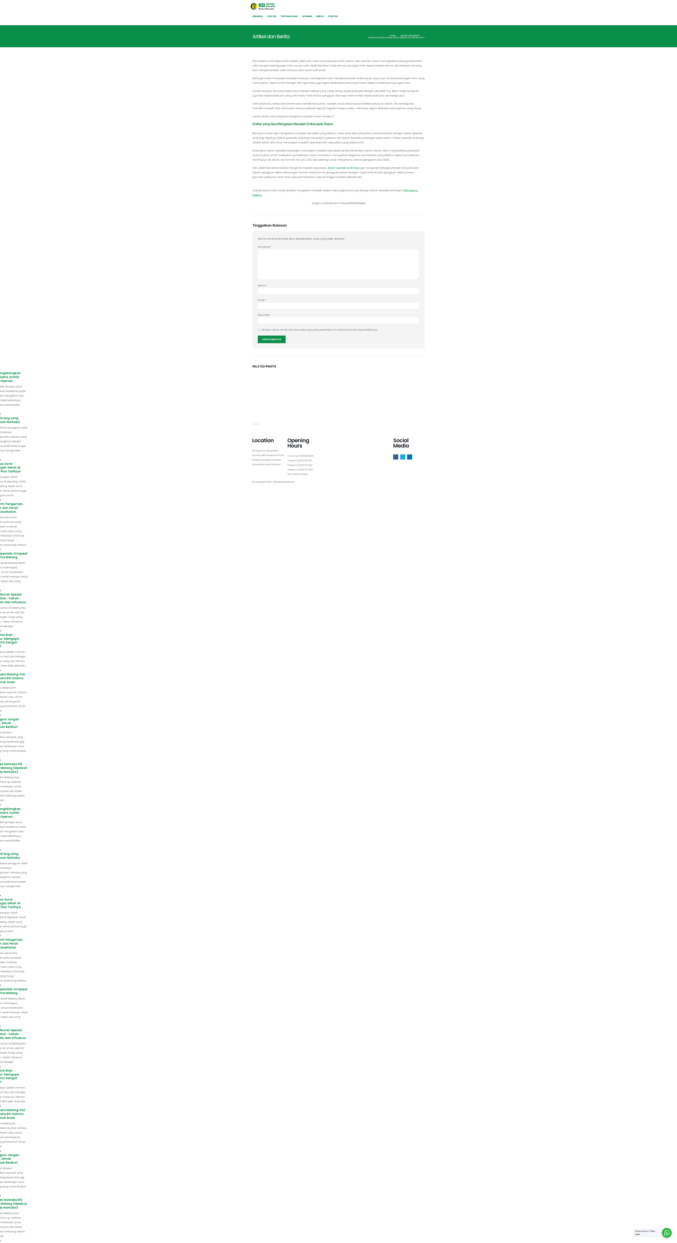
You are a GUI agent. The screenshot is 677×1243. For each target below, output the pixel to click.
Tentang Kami (289, 16)
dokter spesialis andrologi (343, 168)
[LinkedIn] (409, 457)
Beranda (257, 16)
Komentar (265, 247)
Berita (320, 16)
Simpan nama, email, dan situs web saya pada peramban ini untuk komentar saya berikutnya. (319, 330)
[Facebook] (395, 457)
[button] (670, 42)
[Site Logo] (263, 6)
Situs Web (264, 315)
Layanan (307, 16)
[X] (402, 457)
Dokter (271, 16)
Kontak (333, 16)
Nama (262, 285)
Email (262, 300)
